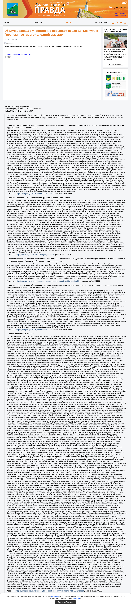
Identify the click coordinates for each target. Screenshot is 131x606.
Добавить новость (116, 64)
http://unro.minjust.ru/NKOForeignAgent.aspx (35, 255)
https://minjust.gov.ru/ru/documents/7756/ (34, 194)
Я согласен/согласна (65, 602)
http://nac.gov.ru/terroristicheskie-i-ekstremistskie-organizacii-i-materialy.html (48, 281)
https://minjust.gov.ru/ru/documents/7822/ (34, 330)
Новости (38, 23)
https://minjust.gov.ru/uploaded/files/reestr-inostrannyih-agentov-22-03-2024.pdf (50, 591)
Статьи (68, 23)
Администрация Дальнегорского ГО (18, 54)
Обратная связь (101, 23)
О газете (8, 23)
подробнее (55, 596)
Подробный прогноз (120, 13)
